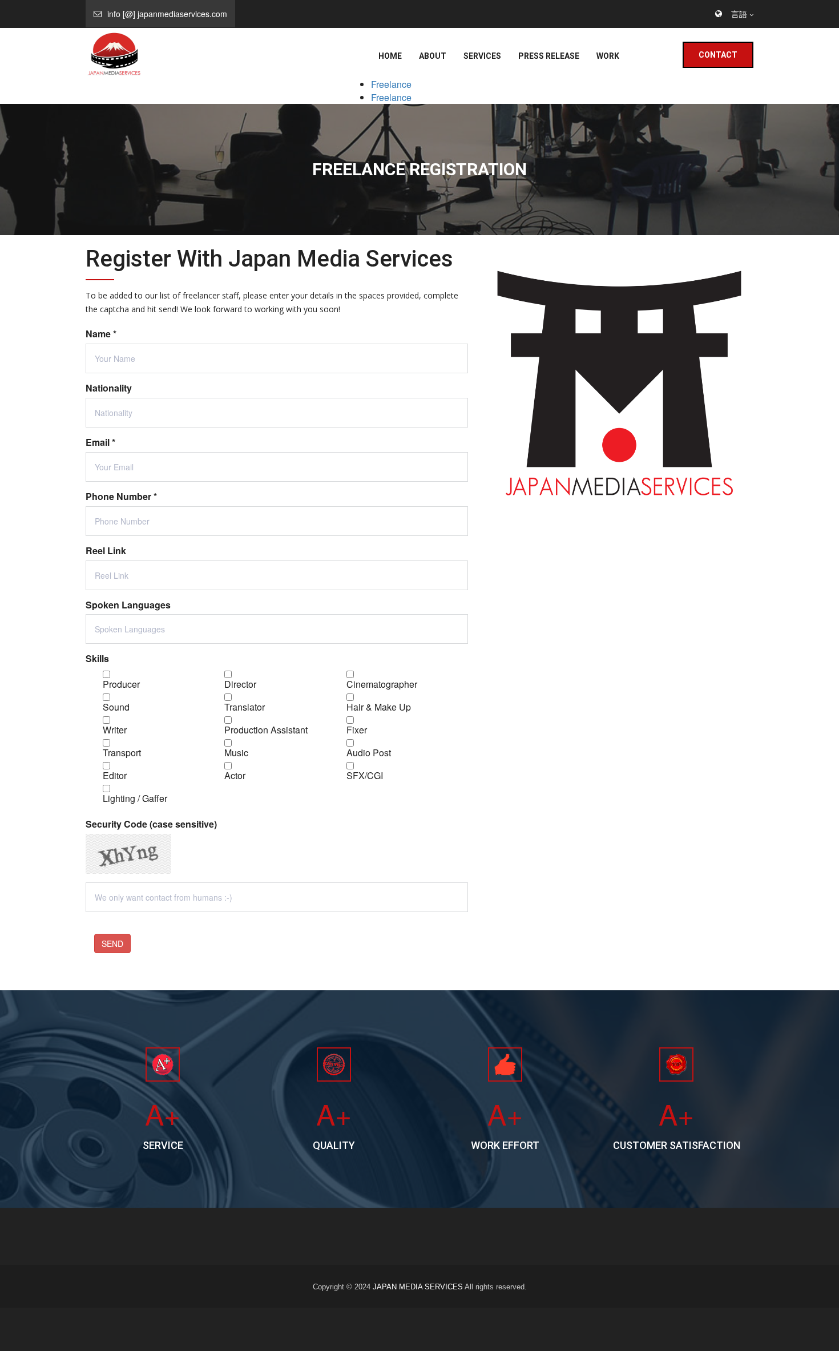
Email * (100, 442)
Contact (718, 54)
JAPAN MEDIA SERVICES (418, 1287)
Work (607, 56)
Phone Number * (121, 496)
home (390, 56)
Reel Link (106, 551)
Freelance (391, 84)
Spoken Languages (128, 605)
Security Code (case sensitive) (151, 823)
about (432, 56)
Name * (101, 334)
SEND (112, 943)
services (482, 56)
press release (548, 56)
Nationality (109, 388)
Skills (97, 658)
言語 (739, 13)
